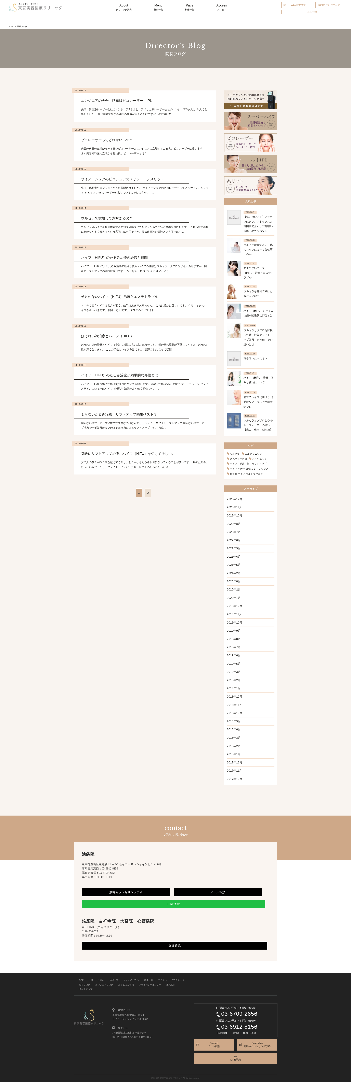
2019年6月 (234, 655)
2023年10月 (234, 515)
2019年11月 (234, 614)
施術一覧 (113, 980)
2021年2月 (234, 573)
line (235, 1058)
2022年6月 (234, 540)
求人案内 (170, 984)
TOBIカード (178, 980)
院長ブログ (84, 984)
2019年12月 (234, 606)
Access (221, 7)
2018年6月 (234, 729)
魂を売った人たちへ (255, 358)
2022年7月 (234, 531)
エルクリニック (253, 453)
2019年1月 (234, 688)
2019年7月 (234, 647)
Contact (214, 1045)
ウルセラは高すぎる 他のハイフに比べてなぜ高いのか (258, 249)
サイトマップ (85, 989)
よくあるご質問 (126, 984)
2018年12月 (234, 696)
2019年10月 (234, 622)
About (124, 7)
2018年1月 (234, 754)
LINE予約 (312, 12)
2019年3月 (234, 671)
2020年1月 (234, 597)
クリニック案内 (96, 980)
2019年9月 (234, 630)
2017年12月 (234, 762)
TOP (81, 980)
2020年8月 (234, 581)
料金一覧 (148, 980)
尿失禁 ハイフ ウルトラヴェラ (246, 473)
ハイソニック (259, 458)
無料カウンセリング (329, 4)
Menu (158, 7)
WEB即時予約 (298, 4)
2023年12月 (234, 499)
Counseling (257, 1045)
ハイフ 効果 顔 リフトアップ (248, 463)
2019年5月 (234, 663)
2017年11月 (234, 770)
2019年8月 (234, 639)
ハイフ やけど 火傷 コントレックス (249, 468)
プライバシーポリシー (150, 984)
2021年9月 (234, 548)
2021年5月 (234, 564)
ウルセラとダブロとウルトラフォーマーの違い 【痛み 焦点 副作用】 (258, 425)
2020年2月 (234, 589)
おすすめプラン (131, 980)
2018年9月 (234, 721)
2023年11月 (234, 507)
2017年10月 (234, 778)
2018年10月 (234, 713)
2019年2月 (234, 680)
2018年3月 (234, 737)
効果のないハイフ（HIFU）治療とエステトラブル (258, 272)
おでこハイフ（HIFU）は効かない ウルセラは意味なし (258, 402)
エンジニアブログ (104, 984)
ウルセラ (235, 453)
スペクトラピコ (238, 458)
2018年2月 (234, 746)
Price (189, 7)
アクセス (162, 980)
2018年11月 (234, 704)
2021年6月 (234, 556)
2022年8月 (234, 523)
